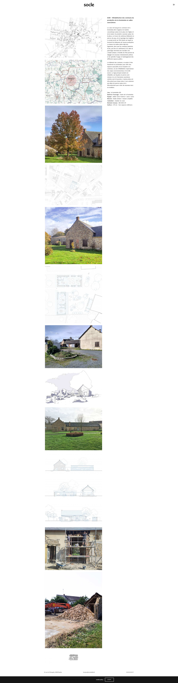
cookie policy (99, 679)
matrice (123, 97)
